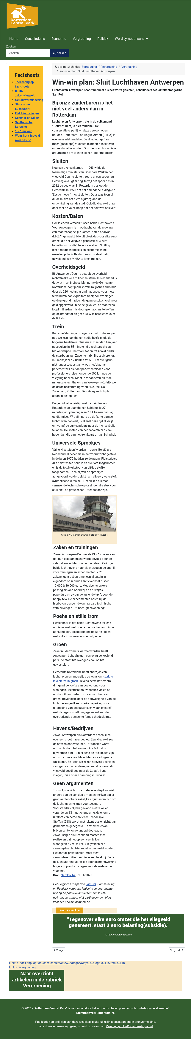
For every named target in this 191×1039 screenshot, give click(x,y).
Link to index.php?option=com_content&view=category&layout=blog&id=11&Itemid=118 (67, 963)
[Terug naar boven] (184, 1032)
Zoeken (11, 46)
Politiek (102, 39)
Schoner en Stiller (27, 118)
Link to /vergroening (22, 967)
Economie (58, 39)
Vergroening (82, 39)
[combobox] (28, 53)
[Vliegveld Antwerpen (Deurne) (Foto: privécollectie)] (84, 513)
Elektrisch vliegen (27, 113)
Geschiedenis (35, 39)
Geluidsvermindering (29, 100)
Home (13, 39)
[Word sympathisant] (146, 38)
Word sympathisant (129, 39)
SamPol (91, 884)
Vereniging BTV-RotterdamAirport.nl (129, 1026)
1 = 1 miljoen (23, 131)
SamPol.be (68, 875)
